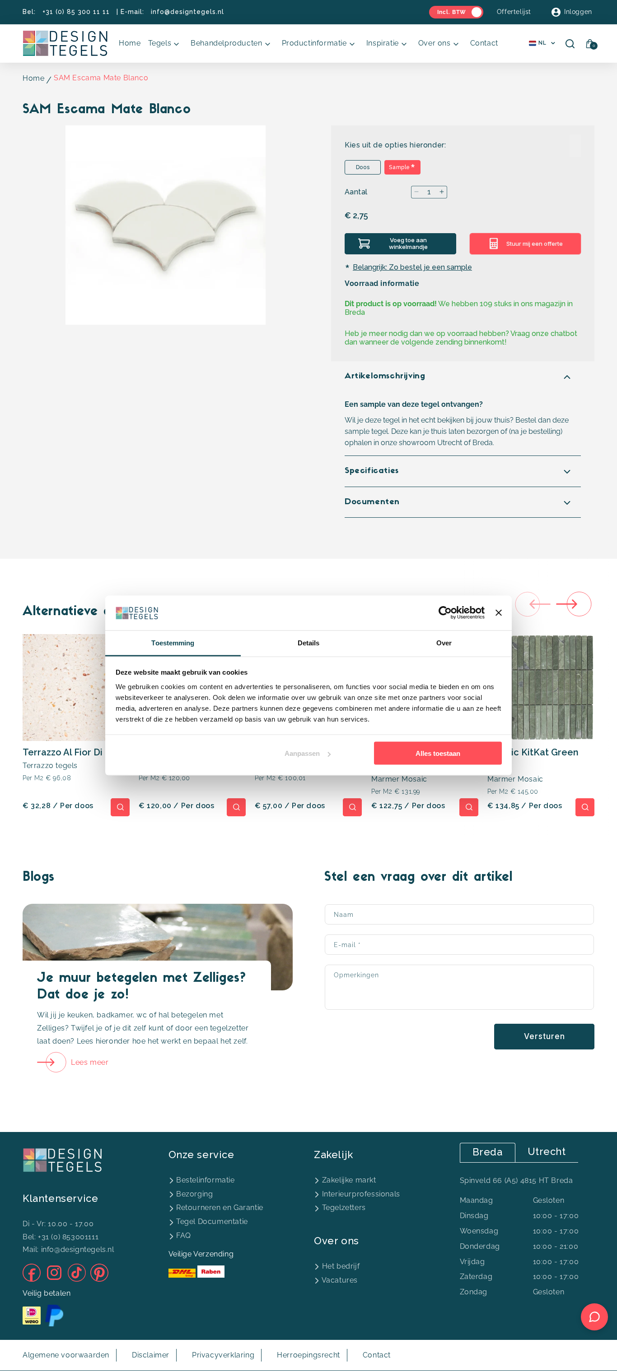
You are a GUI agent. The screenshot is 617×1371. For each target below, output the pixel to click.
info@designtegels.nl (187, 11)
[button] (166, 43)
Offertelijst (514, 11)
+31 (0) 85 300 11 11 (76, 11)
